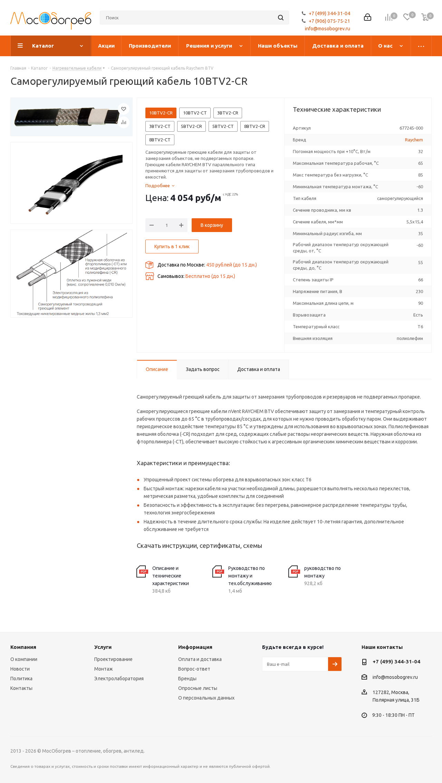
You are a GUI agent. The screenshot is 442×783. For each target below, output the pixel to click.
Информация (195, 647)
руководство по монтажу (322, 572)
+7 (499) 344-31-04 (329, 13)
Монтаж (103, 669)
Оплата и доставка (200, 659)
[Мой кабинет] (367, 18)
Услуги (103, 647)
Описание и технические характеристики (170, 575)
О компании (23, 659)
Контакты (21, 688)
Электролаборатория (119, 678)
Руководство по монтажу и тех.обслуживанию (250, 575)
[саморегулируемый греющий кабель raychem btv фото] (71, 183)
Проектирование (113, 659)
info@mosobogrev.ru (327, 28)
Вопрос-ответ (194, 669)
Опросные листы (197, 688)
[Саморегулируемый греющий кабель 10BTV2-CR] (71, 117)
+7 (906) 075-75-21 (329, 21)
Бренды (187, 678)
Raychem (414, 139)
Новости (20, 669)
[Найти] (280, 17)
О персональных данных (206, 698)
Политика (21, 678)
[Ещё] (421, 46)
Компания (23, 647)
